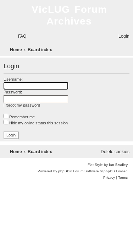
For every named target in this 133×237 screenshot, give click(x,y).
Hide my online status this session (38, 123)
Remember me (21, 117)
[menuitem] (19, 36)
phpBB (64, 171)
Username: (13, 79)
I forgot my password (22, 105)
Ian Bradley (118, 165)
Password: (13, 92)
